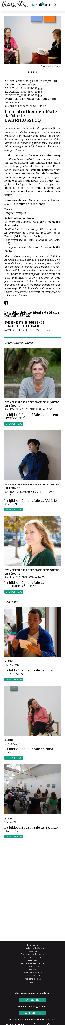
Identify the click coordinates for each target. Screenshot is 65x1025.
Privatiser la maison (32, 972)
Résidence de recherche (32, 963)
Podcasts (32, 960)
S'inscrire (32, 999)
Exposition (33, 951)
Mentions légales (32, 978)
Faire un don (32, 1013)
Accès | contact (32, 975)
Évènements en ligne (33, 957)
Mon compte (32, 981)
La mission (32, 944)
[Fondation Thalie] (17, 4)
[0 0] (40, 5)
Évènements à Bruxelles (32, 954)
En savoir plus (13, 423)
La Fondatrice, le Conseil (32, 948)
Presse (32, 969)
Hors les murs (32, 966)
